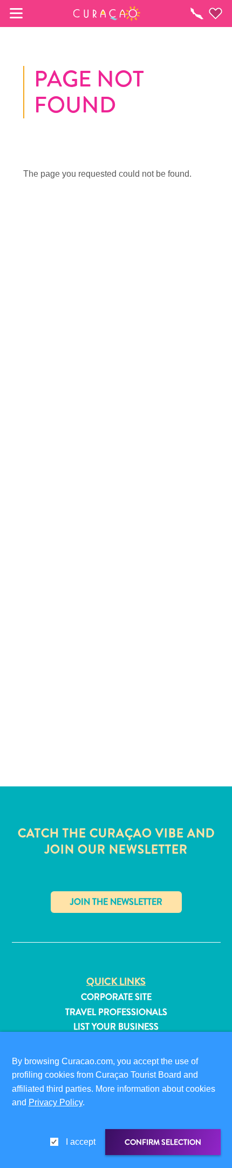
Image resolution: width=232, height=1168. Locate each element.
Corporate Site (116, 997)
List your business (116, 1027)
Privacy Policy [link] (56, 1102)
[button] (107, 13)
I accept (80, 1141)
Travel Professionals (116, 1012)
